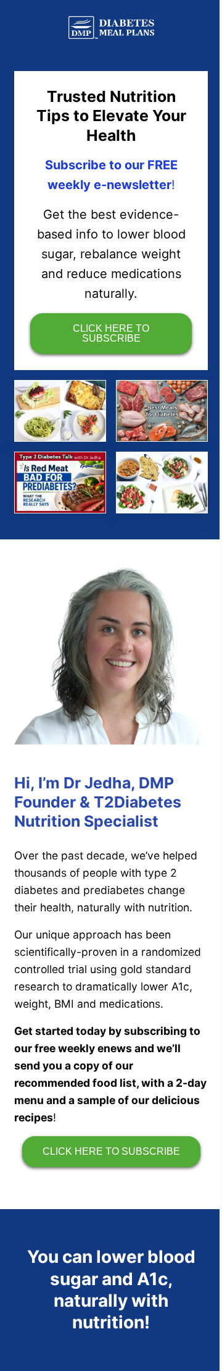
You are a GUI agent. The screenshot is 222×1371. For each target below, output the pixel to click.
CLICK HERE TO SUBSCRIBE (111, 333)
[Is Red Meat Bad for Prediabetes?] (60, 482)
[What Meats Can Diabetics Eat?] (162, 411)
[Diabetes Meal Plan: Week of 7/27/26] (162, 482)
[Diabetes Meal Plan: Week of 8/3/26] (60, 411)
